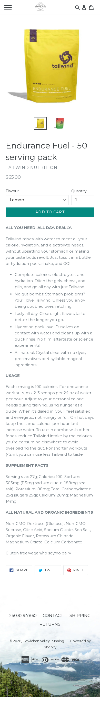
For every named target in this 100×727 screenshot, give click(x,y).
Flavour (12, 191)
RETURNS (50, 624)
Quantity (79, 191)
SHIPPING (80, 615)
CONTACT (53, 615)
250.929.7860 (23, 615)
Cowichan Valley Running (43, 641)
